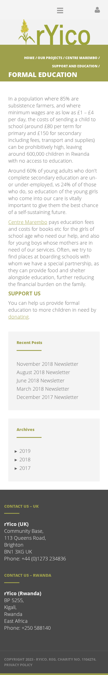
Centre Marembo (81, 57)
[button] (78, 9)
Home (29, 57)
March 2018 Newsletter (43, 388)
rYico (41, 659)
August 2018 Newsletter (43, 372)
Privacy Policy (18, 664)
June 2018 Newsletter (41, 380)
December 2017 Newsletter (47, 397)
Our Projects (50, 57)
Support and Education (74, 66)
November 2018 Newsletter (47, 364)
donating (18, 316)
